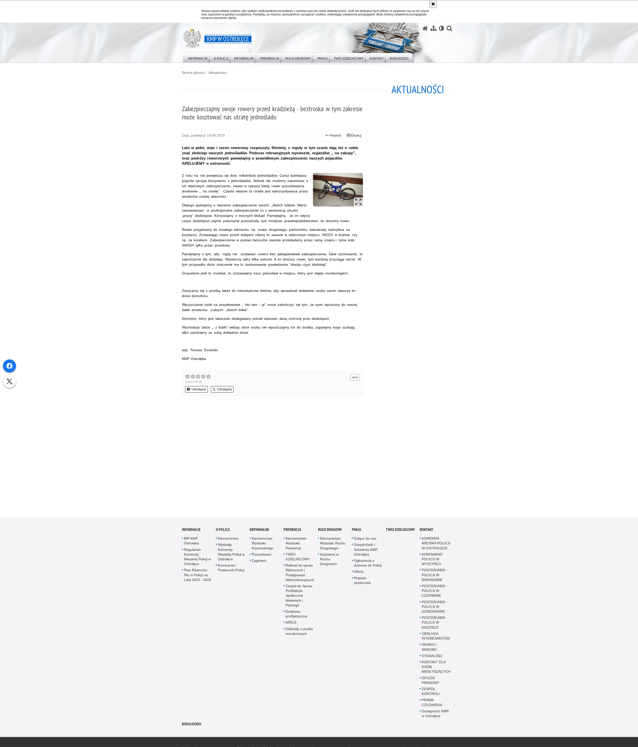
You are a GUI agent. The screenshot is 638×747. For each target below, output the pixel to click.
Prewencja (292, 530)
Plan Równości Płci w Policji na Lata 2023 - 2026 (197, 575)
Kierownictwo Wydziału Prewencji (296, 544)
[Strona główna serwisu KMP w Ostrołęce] (425, 28)
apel (355, 377)
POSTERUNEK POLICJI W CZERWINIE (433, 591)
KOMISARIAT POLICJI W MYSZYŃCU (432, 560)
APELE (291, 623)
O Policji (223, 530)
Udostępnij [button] (198, 389)
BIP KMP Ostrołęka (191, 541)
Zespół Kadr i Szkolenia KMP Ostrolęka (366, 550)
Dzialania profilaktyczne (296, 614)
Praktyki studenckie (362, 581)
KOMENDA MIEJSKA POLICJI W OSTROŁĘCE (436, 544)
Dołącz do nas (365, 539)
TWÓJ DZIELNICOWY (298, 557)
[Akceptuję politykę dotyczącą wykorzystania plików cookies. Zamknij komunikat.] (433, 4)
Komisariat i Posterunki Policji (231, 568)
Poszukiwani (261, 555)
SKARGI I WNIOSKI (429, 648)
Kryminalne (259, 530)
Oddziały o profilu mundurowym (299, 632)
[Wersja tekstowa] (441, 28)
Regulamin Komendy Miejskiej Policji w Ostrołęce (197, 558)
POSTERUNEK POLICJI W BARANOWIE (433, 575)
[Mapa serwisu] (433, 28)
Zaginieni (259, 562)
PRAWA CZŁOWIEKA (432, 703)
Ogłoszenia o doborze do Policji (368, 564)
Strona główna (193, 73)
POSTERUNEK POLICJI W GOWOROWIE (433, 607)
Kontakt (426, 530)
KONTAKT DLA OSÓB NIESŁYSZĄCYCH (436, 667)
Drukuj (356, 135)
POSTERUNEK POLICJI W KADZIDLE (433, 623)
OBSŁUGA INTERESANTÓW (436, 637)
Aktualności (218, 73)
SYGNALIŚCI (432, 657)
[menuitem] (198, 57)
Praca (356, 530)
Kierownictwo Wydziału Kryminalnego (262, 544)
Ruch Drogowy (330, 530)
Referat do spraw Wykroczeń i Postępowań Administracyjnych (300, 573)
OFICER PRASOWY (430, 681)
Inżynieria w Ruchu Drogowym (329, 560)
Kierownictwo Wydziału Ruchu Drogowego (332, 544)
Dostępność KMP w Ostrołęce (435, 714)
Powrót (335, 135)
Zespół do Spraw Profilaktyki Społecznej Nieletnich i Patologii (299, 596)
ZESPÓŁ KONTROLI (431, 692)
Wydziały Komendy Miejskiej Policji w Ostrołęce (231, 553)
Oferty (359, 573)
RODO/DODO (191, 725)
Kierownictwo (228, 539)
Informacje (191, 530)
